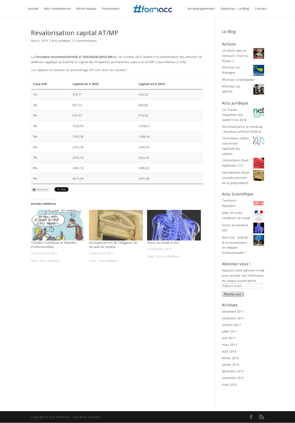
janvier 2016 (230, 364)
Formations (110, 9)
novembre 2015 (233, 378)
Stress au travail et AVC (163, 242)
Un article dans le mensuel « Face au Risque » (235, 55)
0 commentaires (85, 41)
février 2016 (230, 358)
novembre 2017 (233, 318)
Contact (261, 9)
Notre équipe (86, 9)
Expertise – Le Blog (235, 9)
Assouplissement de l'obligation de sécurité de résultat (113, 244)
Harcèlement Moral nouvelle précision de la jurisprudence (235, 177)
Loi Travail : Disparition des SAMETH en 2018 (234, 115)
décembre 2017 (233, 311)
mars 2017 (229, 345)
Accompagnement (201, 9)
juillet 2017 (229, 331)
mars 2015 (229, 384)
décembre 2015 (233, 371)
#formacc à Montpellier (238, 80)
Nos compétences (57, 9)
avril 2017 (228, 338)
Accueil (33, 9)
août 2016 (229, 351)
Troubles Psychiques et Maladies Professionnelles (54, 244)
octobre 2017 (231, 325)
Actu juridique (60, 41)
